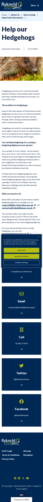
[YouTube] (27, 478)
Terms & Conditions (11, 455)
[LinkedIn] (19, 478)
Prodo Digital (21, 489)
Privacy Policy (8, 459)
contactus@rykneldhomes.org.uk (17, 208)
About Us (15, 15)
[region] (21, 251)
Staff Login (7, 451)
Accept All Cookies (21, 256)
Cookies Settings (21, 262)
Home (4, 15)
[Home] (12, 5)
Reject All (21, 250)
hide (21, 495)
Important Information (12, 18)
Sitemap (27, 451)
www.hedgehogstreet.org (14, 234)
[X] (23, 478)
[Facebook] (15, 478)
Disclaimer (28, 455)
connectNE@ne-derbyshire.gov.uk (17, 205)
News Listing (29, 15)
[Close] (38, 237)
